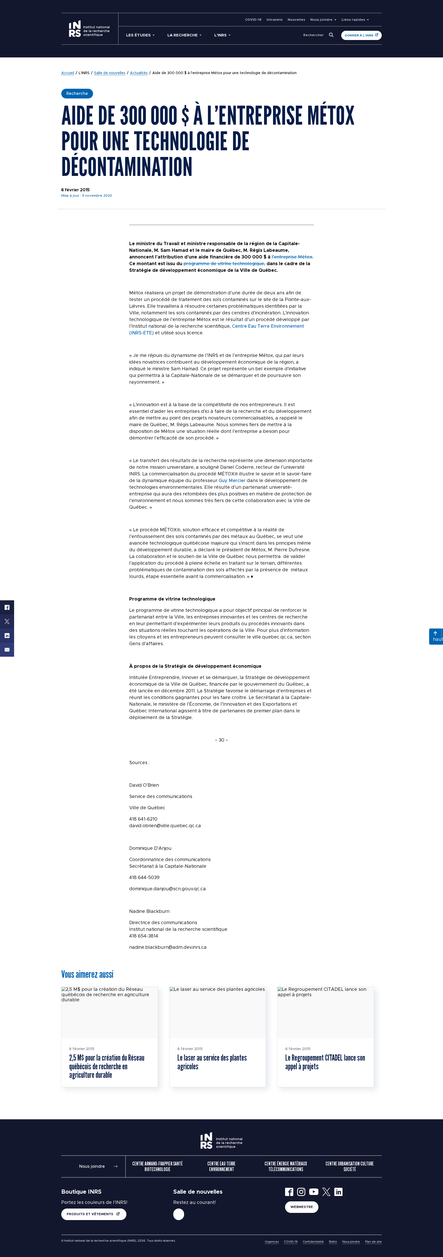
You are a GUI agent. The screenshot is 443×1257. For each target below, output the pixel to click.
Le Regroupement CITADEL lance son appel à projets (325, 1062)
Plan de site (373, 1241)
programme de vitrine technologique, (224, 264)
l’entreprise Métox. (292, 257)
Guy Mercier (233, 480)
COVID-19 (253, 20)
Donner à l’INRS (359, 35)
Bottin (333, 1241)
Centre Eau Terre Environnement (221, 1166)
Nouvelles (296, 20)
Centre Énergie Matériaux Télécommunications (286, 1166)
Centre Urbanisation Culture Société (350, 1166)
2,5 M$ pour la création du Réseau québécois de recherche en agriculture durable (106, 1066)
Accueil (67, 73)
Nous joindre (321, 20)
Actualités (139, 73)
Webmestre (301, 1207)
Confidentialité (313, 1241)
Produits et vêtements (90, 1214)
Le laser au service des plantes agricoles (212, 1062)
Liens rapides (353, 20)
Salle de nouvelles (109, 73)
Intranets (275, 20)
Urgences (272, 1241)
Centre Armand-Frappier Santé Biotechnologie (157, 1166)
